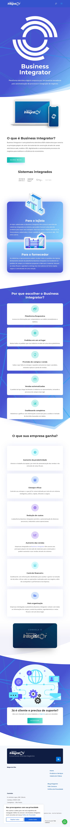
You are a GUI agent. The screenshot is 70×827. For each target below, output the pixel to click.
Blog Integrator (53, 784)
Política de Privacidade (55, 789)
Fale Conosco (52, 786)
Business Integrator (38, 546)
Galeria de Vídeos (56, 776)
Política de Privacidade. (29, 815)
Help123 (42, 714)
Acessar (35, 720)
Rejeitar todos (14, 819)
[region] (24, 813)
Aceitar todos (33, 819)
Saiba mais (16, 160)
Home (52, 771)
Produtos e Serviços (56, 773)
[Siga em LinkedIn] (58, 759)
